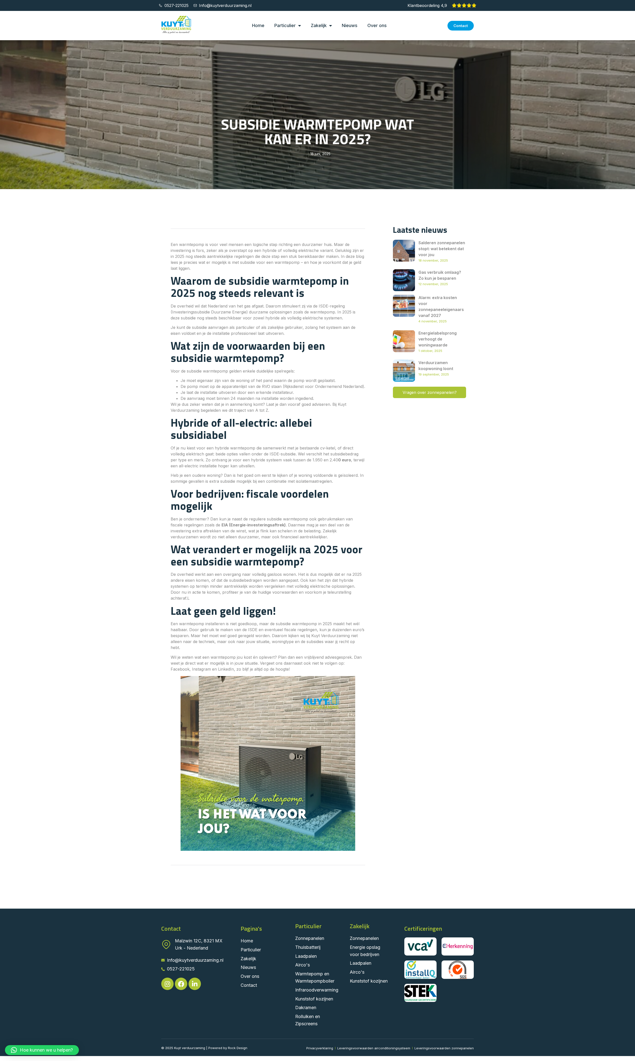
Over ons (377, 25)
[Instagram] (167, 984)
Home (258, 25)
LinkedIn (226, 669)
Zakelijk (319, 25)
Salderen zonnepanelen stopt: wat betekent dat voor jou (441, 248)
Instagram (201, 669)
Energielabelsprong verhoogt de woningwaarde (437, 339)
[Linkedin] (195, 984)
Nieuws (349, 25)
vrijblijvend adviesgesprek (328, 657)
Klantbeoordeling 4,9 (427, 5)
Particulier (285, 25)
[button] (42, 1050)
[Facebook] (181, 984)
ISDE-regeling (331, 306)
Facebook (180, 669)
